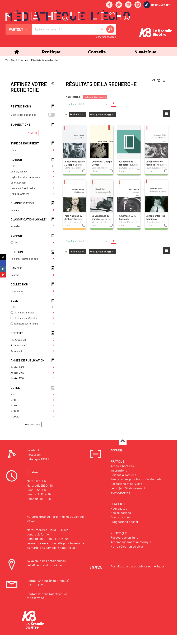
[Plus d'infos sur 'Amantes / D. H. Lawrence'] (129, 197)
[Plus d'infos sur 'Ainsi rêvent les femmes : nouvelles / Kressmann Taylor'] (156, 142)
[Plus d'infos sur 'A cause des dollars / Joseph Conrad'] (74, 143)
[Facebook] (109, 4)
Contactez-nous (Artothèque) (47, 594)
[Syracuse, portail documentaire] (67, 15)
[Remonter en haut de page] (123, 441)
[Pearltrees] (119, 4)
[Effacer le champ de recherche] (102, 29)
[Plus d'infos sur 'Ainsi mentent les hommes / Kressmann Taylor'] (156, 197)
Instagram (34, 454)
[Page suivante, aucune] (120, 104)
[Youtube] (128, 4)
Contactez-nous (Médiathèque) (48, 580)
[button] (51, 51)
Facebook (33, 450)
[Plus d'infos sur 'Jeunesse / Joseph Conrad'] (101, 144)
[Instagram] (138, 4)
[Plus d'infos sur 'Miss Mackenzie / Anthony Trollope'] (74, 197)
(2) (31, 424)
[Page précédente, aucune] (107, 104)
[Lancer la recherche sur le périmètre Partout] (111, 29)
